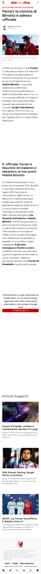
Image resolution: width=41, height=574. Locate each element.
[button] (3, 2)
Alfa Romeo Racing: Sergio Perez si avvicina (18, 474)
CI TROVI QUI (19, 310)
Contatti (7, 564)
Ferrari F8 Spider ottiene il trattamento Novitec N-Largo (20, 427)
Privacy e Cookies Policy (27, 564)
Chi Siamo (15, 564)
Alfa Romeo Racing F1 (13, 7)
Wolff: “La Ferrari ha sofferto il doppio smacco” (19, 520)
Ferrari (29, 7)
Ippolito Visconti (14, 26)
